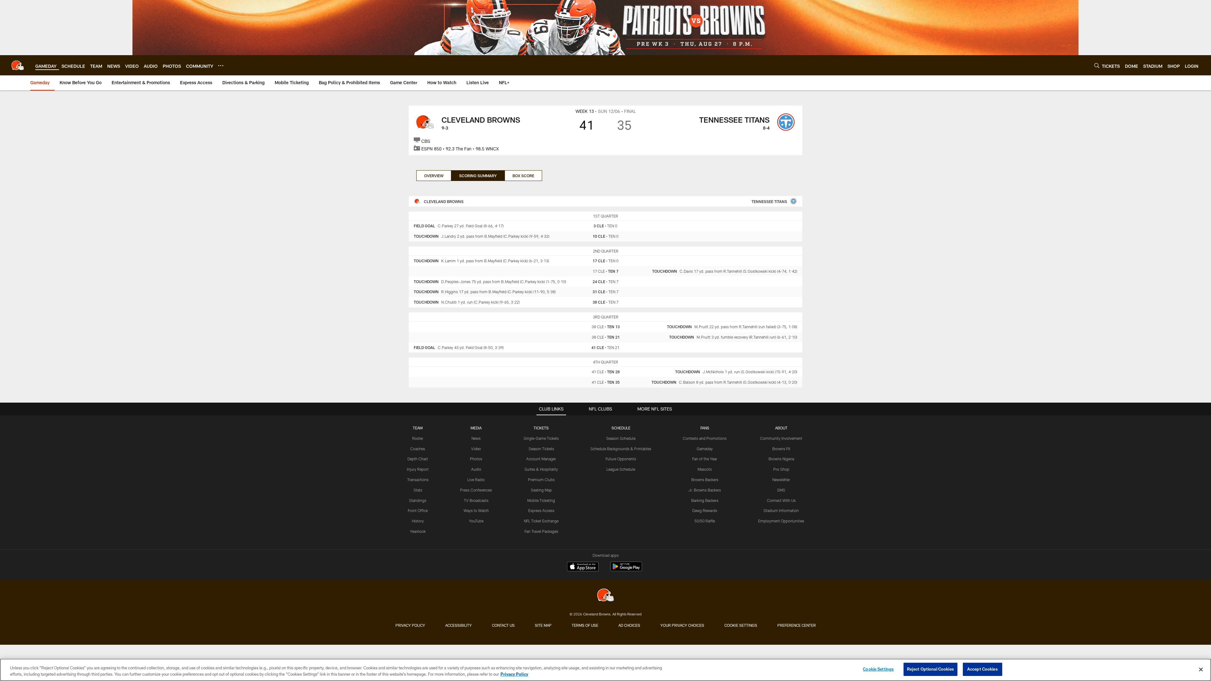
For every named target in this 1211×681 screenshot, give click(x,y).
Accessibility (458, 625)
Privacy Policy (410, 625)
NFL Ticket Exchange (541, 521)
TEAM (418, 428)
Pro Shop (781, 469)
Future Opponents (621, 459)
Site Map (543, 625)
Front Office (418, 510)
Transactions (418, 479)
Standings (417, 500)
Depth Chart (417, 459)
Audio (476, 469)
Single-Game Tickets (541, 438)
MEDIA (476, 428)
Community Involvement (781, 438)
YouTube (476, 521)
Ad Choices (629, 625)
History (418, 521)
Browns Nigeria (781, 459)
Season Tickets (541, 448)
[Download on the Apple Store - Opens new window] (582, 567)
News (476, 438)
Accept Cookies (982, 669)
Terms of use (585, 625)
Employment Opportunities (781, 521)
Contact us (503, 625)
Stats (417, 490)
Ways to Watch (476, 510)
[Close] (1201, 669)
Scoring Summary (478, 175)
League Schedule (620, 469)
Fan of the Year (704, 459)
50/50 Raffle (704, 521)
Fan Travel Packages (541, 531)
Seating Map (541, 490)
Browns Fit (781, 448)
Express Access (541, 510)
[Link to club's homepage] (17, 65)
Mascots (705, 469)
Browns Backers (704, 479)
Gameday (705, 448)
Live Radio (476, 479)
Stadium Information (781, 510)
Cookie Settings (740, 625)
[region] (605, 670)
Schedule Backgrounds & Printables (620, 448)
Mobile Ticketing (541, 500)
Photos (476, 459)
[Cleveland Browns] (605, 596)
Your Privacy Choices (682, 625)
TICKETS (541, 428)
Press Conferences (476, 490)
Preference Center (796, 625)
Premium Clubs (541, 479)
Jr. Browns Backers (704, 490)
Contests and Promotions (705, 438)
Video (476, 448)
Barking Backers (704, 500)
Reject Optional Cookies (930, 669)
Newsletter (781, 479)
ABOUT (781, 428)
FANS (704, 428)
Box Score (523, 175)
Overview (433, 175)
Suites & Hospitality (541, 469)
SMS (781, 490)
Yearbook (418, 531)
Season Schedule (620, 438)
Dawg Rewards (704, 510)
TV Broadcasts (476, 500)
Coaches (417, 448)
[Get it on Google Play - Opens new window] (626, 569)
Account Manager (541, 459)
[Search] (1096, 65)
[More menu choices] (220, 65)
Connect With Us (781, 500)
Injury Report (418, 469)
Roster (417, 438)
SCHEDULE (620, 428)
